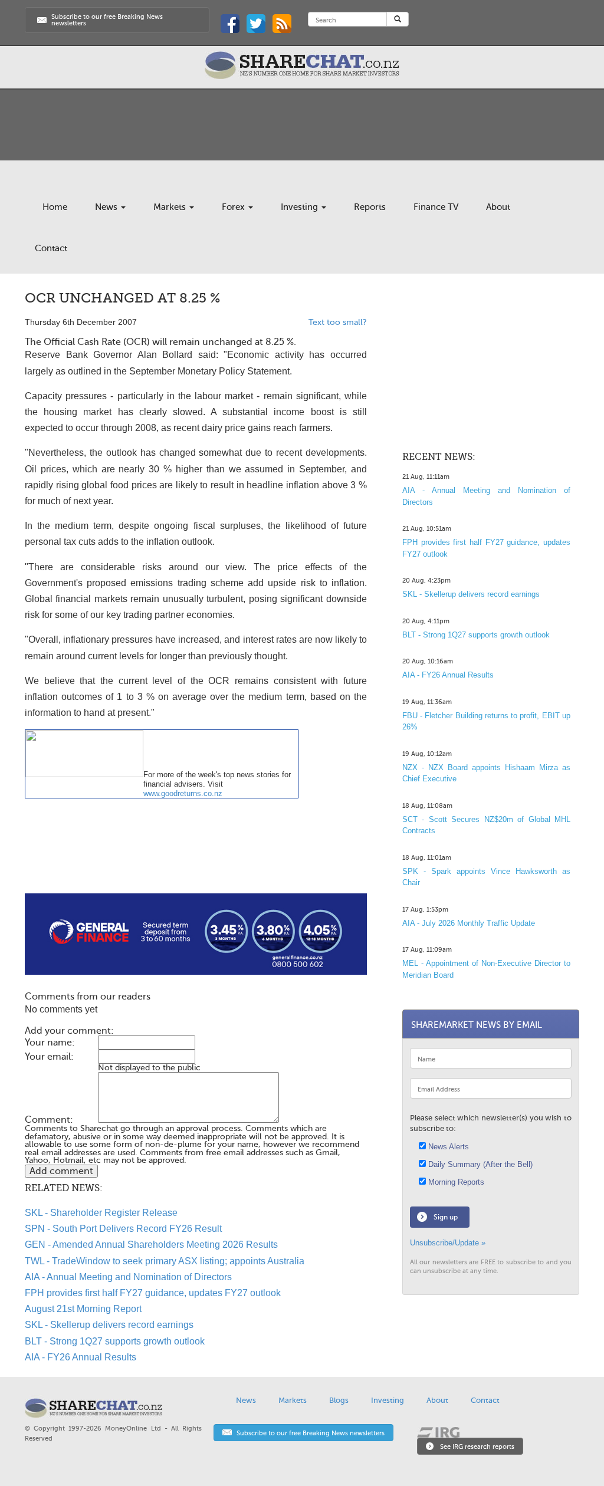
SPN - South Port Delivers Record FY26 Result (123, 1229)
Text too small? (337, 322)
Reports (370, 207)
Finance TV (435, 207)
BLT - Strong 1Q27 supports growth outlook (115, 1341)
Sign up (446, 1217)
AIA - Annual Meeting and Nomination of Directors (128, 1277)
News (107, 207)
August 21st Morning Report (83, 1309)
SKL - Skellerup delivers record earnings (109, 1325)
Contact (51, 248)
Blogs (339, 1400)
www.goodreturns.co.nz (182, 793)
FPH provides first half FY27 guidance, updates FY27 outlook (153, 1293)
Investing (300, 207)
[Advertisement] (196, 855)
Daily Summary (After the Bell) (479, 1164)
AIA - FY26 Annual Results (80, 1357)
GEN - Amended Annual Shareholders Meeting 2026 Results (151, 1245)
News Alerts (447, 1146)
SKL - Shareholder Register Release (101, 1213)
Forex (234, 207)
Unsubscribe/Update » (447, 1242)
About (498, 207)
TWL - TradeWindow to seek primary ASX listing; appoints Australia (164, 1261)
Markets (170, 207)
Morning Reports (455, 1182)
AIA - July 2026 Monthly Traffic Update (468, 923)
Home (54, 207)
